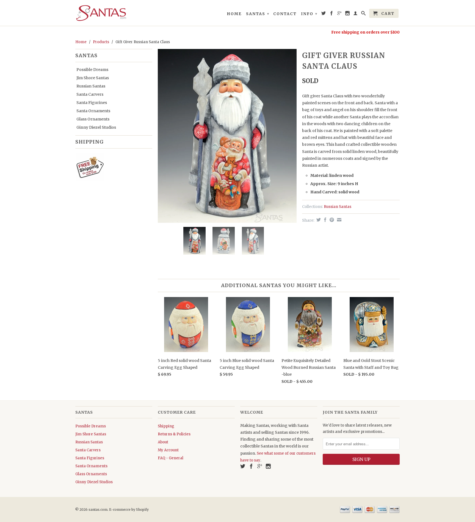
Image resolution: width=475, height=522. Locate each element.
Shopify (142, 509)
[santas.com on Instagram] (347, 14)
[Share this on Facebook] (324, 220)
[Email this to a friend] (338, 220)
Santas (257, 13)
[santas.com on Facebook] (331, 14)
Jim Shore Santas (92, 77)
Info (309, 13)
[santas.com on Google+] (339, 14)
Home (234, 13)
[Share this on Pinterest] (331, 220)
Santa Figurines (91, 102)
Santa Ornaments (93, 110)
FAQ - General (170, 458)
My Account (168, 450)
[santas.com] (113, 13)
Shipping (166, 426)
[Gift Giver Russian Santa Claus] (227, 135)
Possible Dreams (92, 69)
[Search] (363, 14)
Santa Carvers (89, 94)
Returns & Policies (174, 434)
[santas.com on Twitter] (323, 14)
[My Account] (355, 14)
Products (101, 42)
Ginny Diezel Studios (96, 127)
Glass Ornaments (92, 119)
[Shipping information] (111, 168)
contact (285, 13)
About (163, 442)
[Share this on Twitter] (318, 220)
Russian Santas (90, 86)
